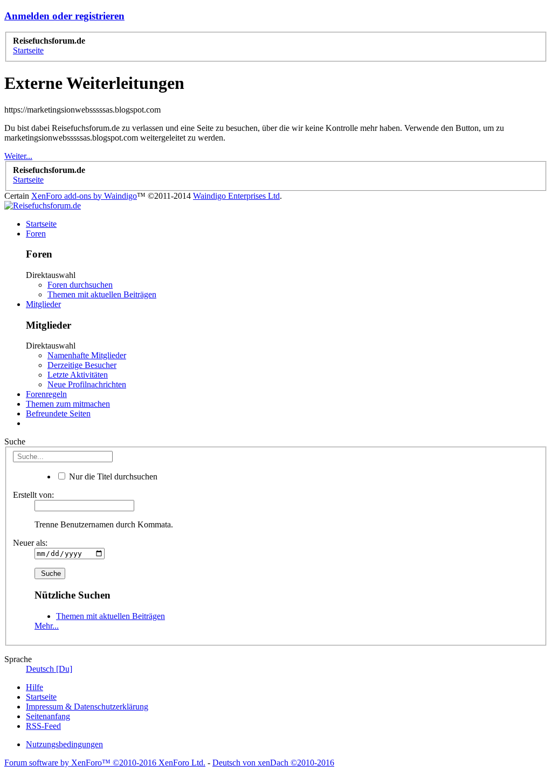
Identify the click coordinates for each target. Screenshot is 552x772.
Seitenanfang (48, 716)
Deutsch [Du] (49, 668)
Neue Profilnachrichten (86, 384)
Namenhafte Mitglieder (86, 355)
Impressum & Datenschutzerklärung (87, 706)
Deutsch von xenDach (273, 762)
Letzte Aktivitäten (77, 374)
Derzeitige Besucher (81, 365)
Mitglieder (43, 304)
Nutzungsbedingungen (64, 744)
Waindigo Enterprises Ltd (236, 195)
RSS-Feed (43, 726)
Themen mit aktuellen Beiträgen (101, 294)
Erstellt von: (33, 494)
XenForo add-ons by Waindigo (84, 195)
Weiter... (18, 156)
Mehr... (46, 625)
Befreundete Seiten (58, 413)
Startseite (41, 223)
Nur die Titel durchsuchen (112, 476)
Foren (36, 233)
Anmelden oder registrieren (64, 16)
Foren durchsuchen (80, 284)
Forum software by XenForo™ (104, 762)
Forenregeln (46, 394)
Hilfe (34, 687)
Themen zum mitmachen (68, 403)
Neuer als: (30, 542)
